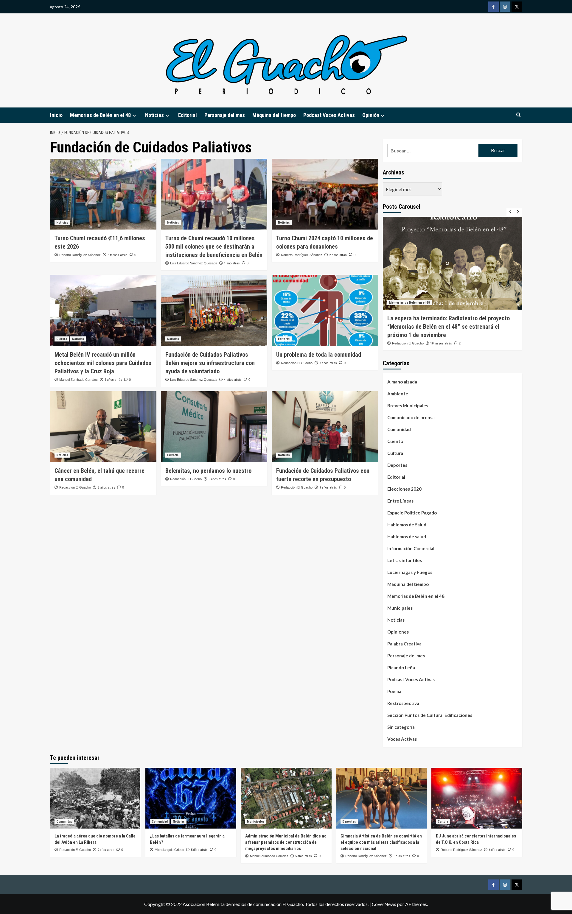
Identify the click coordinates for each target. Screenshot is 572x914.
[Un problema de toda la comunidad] (325, 310)
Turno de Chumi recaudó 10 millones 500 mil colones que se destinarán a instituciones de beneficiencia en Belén (213, 246)
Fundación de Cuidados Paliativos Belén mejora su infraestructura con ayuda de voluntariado (210, 363)
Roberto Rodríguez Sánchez (80, 255)
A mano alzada (402, 381)
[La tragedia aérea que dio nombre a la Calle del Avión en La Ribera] (95, 798)
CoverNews (384, 904)
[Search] (518, 115)
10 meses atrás (441, 343)
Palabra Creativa (404, 643)
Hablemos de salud (406, 536)
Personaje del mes (224, 115)
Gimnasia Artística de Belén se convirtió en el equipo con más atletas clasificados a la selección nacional (381, 842)
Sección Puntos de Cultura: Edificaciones (429, 715)
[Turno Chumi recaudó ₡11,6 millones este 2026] (103, 194)
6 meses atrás (118, 255)
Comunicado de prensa (411, 417)
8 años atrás (328, 363)
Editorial (187, 115)
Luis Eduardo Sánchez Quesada (193, 263)
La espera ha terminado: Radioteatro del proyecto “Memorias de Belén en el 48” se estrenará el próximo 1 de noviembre (448, 327)
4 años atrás (113, 380)
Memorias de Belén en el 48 (100, 115)
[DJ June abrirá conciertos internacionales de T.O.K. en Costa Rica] (476, 798)
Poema (394, 691)
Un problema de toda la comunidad (318, 354)
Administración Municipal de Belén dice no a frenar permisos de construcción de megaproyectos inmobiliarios (286, 842)
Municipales (400, 608)
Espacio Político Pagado (412, 512)
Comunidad (399, 429)
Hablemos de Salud (406, 524)
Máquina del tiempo (274, 115)
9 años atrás (217, 479)
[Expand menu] (134, 115)
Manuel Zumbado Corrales (78, 379)
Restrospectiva (403, 703)
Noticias (62, 222)
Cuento (395, 441)
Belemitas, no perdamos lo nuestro (208, 470)
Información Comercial (410, 548)
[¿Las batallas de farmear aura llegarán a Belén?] (190, 798)
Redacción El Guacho (297, 363)
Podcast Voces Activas (329, 115)
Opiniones (398, 631)
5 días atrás (199, 850)
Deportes (397, 465)
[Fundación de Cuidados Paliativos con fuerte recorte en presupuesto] (325, 426)
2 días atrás (106, 850)
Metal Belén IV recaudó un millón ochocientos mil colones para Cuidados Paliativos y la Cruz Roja (103, 363)
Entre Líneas (400, 500)
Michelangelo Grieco (169, 849)
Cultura (61, 339)
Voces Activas (402, 739)
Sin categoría (401, 727)
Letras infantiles (404, 560)
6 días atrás (402, 856)
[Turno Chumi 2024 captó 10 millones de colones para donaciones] (325, 194)
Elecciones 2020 (404, 489)
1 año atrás (232, 263)
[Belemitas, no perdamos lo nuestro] (214, 426)
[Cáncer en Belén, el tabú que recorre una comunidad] (103, 426)
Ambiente (397, 393)
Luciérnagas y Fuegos (409, 572)
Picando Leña (401, 667)
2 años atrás (338, 255)
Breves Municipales (407, 405)
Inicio (56, 115)
